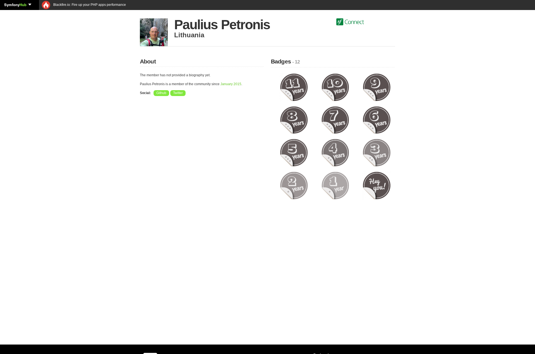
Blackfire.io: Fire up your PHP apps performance (89, 5)
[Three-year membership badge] (376, 152)
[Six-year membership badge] (376, 120)
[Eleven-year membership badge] (293, 87)
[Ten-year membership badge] (335, 87)
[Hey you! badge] (376, 185)
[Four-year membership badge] (335, 152)
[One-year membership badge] (335, 185)
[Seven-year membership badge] (335, 120)
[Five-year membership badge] (293, 152)
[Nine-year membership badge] (376, 87)
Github (161, 93)
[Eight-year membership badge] (293, 120)
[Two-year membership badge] (293, 185)
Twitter (178, 93)
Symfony (15, 4)
